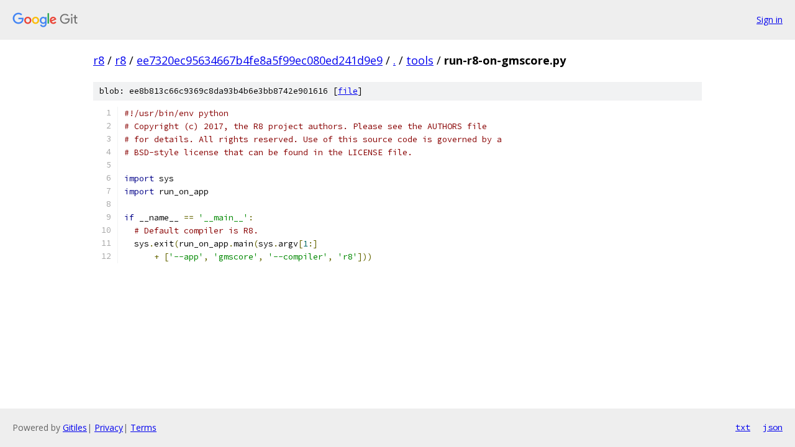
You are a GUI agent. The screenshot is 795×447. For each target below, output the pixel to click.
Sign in (769, 19)
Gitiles (75, 427)
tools (420, 60)
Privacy (108, 427)
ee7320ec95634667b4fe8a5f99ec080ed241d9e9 (260, 60)
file (348, 91)
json (773, 427)
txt (742, 427)
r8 (98, 60)
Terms (143, 427)
